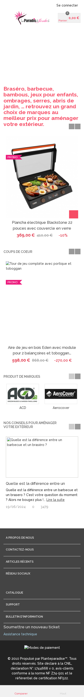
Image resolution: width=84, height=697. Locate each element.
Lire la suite (55, 500)
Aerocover (61, 408)
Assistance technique (20, 634)
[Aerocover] (61, 394)
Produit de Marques (22, 376)
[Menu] (9, 18)
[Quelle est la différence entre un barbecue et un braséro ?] (42, 457)
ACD (22, 408)
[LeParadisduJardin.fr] (32, 18)
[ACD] (22, 394)
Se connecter (67, 5)
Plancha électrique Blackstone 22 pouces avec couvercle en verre (42, 225)
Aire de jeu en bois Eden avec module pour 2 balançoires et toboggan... (42, 350)
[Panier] (73, 214)
